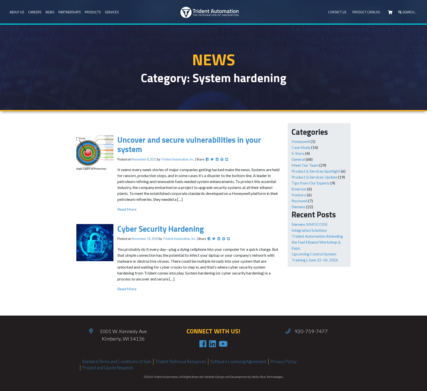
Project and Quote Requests (107, 367)
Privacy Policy (284, 361)
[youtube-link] (223, 344)
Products (93, 12)
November (138, 159)
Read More (126, 209)
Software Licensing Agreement (238, 361)
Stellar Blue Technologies (267, 377)
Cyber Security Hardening (160, 229)
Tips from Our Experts (311, 183)
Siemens (298, 206)
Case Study (301, 147)
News (49, 12)
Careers (35, 12)
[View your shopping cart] (390, 12)
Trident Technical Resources (180, 361)
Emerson (299, 188)
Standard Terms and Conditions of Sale (116, 361)
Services (112, 12)
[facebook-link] (202, 344)
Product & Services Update (314, 177)
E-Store (298, 153)
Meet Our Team (305, 165)
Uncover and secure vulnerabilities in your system (189, 144)
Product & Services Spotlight (316, 171)
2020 (154, 239)
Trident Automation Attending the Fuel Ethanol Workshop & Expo (317, 242)
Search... (409, 12)
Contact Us (337, 12)
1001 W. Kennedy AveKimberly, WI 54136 (123, 335)
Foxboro (299, 194)
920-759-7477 (311, 331)
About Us (17, 12)
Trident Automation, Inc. (177, 159)
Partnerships (69, 12)
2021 (153, 159)
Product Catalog (366, 12)
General (298, 159)
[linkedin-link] (212, 344)
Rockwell (299, 200)
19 (148, 239)
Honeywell (301, 141)
